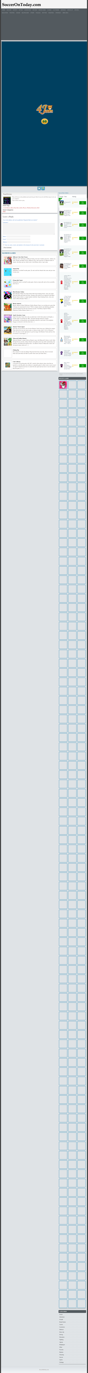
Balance (8, 208)
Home (3, 10)
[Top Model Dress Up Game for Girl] (72, 589)
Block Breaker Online (18, 292)
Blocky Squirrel (17, 303)
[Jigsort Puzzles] (72, 431)
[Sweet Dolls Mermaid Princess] (63, 784)
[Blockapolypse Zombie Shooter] (72, 793)
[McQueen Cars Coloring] (63, 1007)
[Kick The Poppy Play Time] (63, 468)
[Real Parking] (63, 440)
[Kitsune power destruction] (72, 1099)
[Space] (72, 1201)
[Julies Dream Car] (72, 1118)
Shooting (51, 12)
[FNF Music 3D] (72, 709)
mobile (21, 208)
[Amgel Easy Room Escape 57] (81, 1220)
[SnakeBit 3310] (81, 886)
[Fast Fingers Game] (63, 654)
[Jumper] (72, 895)
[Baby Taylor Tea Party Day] (81, 468)
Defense (63, 10)
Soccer (9, 10)
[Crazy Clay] (63, 942)
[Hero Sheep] (63, 1099)
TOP (60, 199)
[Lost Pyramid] (72, 1294)
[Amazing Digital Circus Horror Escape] (72, 1146)
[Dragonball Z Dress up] (72, 450)
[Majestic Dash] (63, 914)
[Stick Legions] (72, 682)
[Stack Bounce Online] (72, 747)
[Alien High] (63, 951)
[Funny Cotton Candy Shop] (81, 450)
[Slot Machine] (81, 654)
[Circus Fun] (72, 1304)
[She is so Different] (81, 1053)
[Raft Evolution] (81, 969)
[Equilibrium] (7, 200)
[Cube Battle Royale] (63, 635)
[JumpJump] (81, 951)
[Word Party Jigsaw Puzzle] (63, 886)
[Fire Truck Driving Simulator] (72, 969)
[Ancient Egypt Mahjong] (63, 1146)
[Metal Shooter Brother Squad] (72, 385)
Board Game (42, 10)
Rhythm (44, 12)
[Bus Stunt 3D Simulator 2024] (81, 617)
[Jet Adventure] (63, 719)
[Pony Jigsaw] (81, 942)
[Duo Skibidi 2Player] (63, 607)
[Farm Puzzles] (72, 635)
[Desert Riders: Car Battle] (81, 607)
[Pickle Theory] (63, 1164)
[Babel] (81, 960)
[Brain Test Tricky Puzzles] (81, 385)
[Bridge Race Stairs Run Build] (63, 1304)
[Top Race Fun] (63, 979)
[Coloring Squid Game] (81, 1285)
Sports (15, 10)
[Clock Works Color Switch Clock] (63, 765)
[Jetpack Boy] (7, 272)
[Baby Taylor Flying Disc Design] (81, 1211)
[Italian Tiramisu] (81, 533)
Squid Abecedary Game (19, 315)
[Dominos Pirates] (72, 812)
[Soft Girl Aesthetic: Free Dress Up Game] (81, 1090)
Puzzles (38, 12)
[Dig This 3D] (72, 570)
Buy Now (83, 202)
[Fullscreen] (39, 188)
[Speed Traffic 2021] (81, 412)
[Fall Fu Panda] (81, 672)
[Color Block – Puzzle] (63, 1071)
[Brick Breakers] (81, 645)
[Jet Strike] (81, 1239)
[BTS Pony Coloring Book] (72, 422)
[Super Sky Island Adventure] (81, 793)
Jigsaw (18, 12)
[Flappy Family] (81, 552)
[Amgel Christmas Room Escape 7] (72, 858)
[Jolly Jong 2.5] (81, 1257)
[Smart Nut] (81, 682)
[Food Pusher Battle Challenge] (63, 403)
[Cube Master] (72, 440)
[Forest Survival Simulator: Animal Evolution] (72, 1090)
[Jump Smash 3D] (81, 487)
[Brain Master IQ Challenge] (72, 403)
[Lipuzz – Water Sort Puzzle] (72, 654)
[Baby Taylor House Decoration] (63, 672)
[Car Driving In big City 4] (72, 867)
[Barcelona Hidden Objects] (72, 849)
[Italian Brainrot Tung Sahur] (81, 839)
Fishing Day (16, 350)
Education (5, 12)
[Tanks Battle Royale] (72, 1007)
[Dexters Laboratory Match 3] (81, 589)
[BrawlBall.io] (72, 552)
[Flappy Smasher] (72, 1239)
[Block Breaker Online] (7, 295)
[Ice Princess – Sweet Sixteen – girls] (63, 1118)
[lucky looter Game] (81, 1109)
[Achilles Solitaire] (72, 487)
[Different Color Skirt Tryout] (7, 260)
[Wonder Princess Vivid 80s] (63, 617)
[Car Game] (81, 477)
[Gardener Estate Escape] (63, 1239)
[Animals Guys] (72, 1062)
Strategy (58, 12)
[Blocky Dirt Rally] (81, 580)
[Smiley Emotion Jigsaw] (72, 1174)
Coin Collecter (16, 362)
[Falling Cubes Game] (63, 895)
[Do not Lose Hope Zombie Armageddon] (81, 1266)
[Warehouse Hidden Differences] (63, 969)
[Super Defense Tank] (63, 923)
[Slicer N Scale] (63, 1127)
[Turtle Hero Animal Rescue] (63, 858)
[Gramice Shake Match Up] (72, 1266)
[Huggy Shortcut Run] (81, 1062)
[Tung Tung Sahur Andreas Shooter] (72, 784)
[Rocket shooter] (81, 802)
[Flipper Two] (63, 839)
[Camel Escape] (63, 1229)
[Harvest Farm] (72, 533)
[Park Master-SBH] (81, 515)
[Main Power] (81, 1081)
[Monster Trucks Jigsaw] (7, 330)
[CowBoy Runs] (63, 709)
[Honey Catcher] (72, 617)
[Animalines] (72, 477)
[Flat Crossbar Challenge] (81, 784)
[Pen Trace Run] (81, 1164)
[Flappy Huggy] (72, 394)
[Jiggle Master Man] (81, 1304)
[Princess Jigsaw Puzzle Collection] (72, 580)
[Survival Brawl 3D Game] (63, 580)
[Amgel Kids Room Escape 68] (81, 626)
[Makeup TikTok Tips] (72, 877)
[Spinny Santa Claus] (72, 496)
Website (5, 242)
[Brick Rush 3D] (81, 431)
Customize (56, 10)
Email (4, 239)
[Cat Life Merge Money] (63, 737)
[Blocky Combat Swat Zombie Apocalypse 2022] (63, 867)
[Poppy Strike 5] (72, 839)
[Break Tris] (81, 904)
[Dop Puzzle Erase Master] (81, 1025)
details (60, 375)
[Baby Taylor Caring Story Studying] (72, 1276)
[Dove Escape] (81, 1229)
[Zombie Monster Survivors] (63, 1136)
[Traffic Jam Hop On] (63, 1192)
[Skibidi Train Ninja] (63, 394)
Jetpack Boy (16, 269)
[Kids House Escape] (81, 858)
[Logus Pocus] (81, 394)
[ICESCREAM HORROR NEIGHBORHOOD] (72, 1053)
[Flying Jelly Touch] (7, 283)
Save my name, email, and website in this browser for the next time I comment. (25, 245)
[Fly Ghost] (72, 1044)
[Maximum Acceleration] (63, 1155)
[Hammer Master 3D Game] (72, 691)
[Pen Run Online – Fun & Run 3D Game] (72, 700)
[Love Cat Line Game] (63, 524)
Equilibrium (7, 194)
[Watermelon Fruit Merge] (63, 505)
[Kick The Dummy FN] (72, 932)
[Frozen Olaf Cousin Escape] (72, 886)
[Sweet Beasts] (81, 895)
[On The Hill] (72, 1164)
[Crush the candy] (81, 979)
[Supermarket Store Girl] (63, 589)
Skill (38, 208)
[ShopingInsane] (81, 1099)
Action (21, 10)
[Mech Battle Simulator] (63, 774)
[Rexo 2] (81, 997)
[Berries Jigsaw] (63, 830)
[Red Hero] (72, 951)
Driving (77, 10)
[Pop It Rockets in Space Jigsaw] (81, 1044)
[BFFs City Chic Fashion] (63, 1211)
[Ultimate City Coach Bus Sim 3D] (81, 765)
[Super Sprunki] (81, 542)
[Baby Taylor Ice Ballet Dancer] (72, 988)
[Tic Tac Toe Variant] (72, 598)
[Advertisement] (44, 27)
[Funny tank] (72, 645)
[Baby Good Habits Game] (63, 700)
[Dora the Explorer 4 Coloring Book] (81, 877)
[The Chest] (72, 1136)
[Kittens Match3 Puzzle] (72, 821)
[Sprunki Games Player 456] (72, 607)
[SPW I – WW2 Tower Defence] (63, 904)
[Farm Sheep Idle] (63, 1201)
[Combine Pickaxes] (63, 728)
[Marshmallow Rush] (63, 1257)
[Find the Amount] (72, 719)
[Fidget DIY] (72, 459)
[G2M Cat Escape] (72, 468)
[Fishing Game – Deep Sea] (81, 1155)
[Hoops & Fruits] (63, 626)
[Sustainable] (81, 663)
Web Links (65, 12)
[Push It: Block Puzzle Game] (81, 821)
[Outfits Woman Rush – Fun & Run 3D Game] (81, 988)
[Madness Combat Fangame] (81, 709)
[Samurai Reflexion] (72, 1229)
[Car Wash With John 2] (81, 1174)
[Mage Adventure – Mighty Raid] (63, 487)
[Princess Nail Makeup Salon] (81, 570)
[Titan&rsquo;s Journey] (81, 1248)
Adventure (27, 10)
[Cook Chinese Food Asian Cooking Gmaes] (63, 533)
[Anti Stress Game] (81, 728)
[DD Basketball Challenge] (81, 1183)
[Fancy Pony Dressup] (81, 1276)
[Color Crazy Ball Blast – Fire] (72, 1155)
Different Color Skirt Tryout (20, 257)
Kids (18, 208)
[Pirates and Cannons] (63, 663)
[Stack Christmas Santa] (81, 700)
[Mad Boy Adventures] (72, 904)
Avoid (4, 208)
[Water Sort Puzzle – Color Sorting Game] (63, 1062)
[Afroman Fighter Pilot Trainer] (81, 737)
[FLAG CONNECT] (63, 1034)
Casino (49, 10)
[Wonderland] (63, 1081)
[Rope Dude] (81, 1034)
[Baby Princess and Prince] (81, 524)
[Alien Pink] (63, 1016)
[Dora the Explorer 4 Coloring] (63, 1183)
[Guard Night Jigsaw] (81, 756)
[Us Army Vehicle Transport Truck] (81, 561)
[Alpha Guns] (63, 598)
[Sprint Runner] (81, 932)
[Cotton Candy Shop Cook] (63, 812)
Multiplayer (25, 12)
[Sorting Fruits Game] (63, 960)
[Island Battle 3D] (63, 682)
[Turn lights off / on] (43, 188)
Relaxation (34, 208)
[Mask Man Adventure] (63, 1248)
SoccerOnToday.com (44, 1369)
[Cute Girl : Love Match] (72, 756)
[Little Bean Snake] (81, 719)
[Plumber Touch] (72, 515)
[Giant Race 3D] (63, 1276)
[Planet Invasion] (63, 542)
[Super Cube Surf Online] (63, 997)
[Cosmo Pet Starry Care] (81, 1201)
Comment (5, 222)
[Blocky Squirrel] (7, 307)
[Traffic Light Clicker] (72, 1183)
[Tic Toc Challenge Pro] (63, 431)
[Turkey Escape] (72, 412)
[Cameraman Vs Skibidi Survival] (72, 663)
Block (12, 208)
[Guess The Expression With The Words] (72, 728)
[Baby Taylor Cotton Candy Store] (63, 988)
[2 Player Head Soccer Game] (63, 496)
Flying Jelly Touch (18, 280)
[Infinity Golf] (81, 914)
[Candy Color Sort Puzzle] (72, 774)
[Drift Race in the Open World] (72, 830)
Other (32, 12)
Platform (29, 208)
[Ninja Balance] (63, 849)
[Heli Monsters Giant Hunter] (72, 960)
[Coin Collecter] (7, 365)
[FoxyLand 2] (63, 1174)
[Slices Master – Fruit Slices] (81, 1294)
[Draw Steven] (81, 1118)
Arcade (35, 10)
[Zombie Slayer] (72, 1257)
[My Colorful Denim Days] (63, 561)
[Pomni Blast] (63, 1266)
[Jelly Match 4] (72, 914)
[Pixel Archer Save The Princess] (63, 477)
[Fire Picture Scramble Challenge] (81, 830)
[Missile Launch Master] (63, 793)
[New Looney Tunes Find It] (63, 1294)
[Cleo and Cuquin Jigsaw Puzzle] (72, 942)
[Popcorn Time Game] (72, 505)
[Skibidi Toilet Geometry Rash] (63, 385)
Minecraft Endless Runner (20, 338)
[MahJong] (72, 1025)
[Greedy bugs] (63, 747)
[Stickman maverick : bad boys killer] (63, 756)
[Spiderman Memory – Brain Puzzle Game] (63, 422)
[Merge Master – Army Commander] (81, 923)
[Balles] (72, 1034)
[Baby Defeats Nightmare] (81, 867)
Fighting (12, 12)
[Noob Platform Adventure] (63, 691)
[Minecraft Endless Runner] (7, 341)
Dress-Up (70, 10)
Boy (15, 208)
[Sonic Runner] (72, 923)
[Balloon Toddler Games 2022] (72, 626)
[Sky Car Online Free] (63, 459)
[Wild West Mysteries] (81, 1192)
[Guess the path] (63, 1220)
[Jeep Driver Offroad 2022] (72, 802)
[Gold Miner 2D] (81, 1007)
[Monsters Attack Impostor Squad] (81, 812)
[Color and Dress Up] (81, 505)
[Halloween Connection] (72, 672)
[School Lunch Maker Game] (81, 747)
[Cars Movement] (81, 496)
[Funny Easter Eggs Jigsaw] (81, 635)
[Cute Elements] (72, 1081)
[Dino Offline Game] (81, 598)
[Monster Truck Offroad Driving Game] (63, 645)
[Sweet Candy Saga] (81, 1136)
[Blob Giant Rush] (63, 450)
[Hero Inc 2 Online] (81, 1146)
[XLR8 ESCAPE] (72, 1109)
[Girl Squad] (63, 515)
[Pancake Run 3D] (63, 412)
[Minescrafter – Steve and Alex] (72, 979)
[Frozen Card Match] (72, 1285)
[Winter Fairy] (63, 570)
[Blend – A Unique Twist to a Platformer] (81, 1016)
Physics (25, 208)
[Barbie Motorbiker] (63, 1053)
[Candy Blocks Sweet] (72, 524)
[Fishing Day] (7, 353)
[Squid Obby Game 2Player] (72, 1248)
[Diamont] (72, 1071)
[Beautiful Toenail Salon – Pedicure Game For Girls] (63, 821)
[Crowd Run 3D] (63, 1025)
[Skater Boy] (63, 1090)
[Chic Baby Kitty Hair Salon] (72, 1211)
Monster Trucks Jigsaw (19, 327)
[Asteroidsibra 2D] (81, 422)
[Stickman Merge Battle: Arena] (81, 440)
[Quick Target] (81, 774)
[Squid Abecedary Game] (7, 318)
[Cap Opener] (72, 561)
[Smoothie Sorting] (72, 1192)
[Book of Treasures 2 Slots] (72, 1127)
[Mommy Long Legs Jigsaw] (81, 403)
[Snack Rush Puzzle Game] (63, 1109)
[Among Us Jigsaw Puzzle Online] (72, 997)
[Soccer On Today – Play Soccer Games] (21, 4)
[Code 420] (72, 542)
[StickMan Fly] (63, 877)
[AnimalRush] (72, 1016)
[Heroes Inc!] (63, 552)
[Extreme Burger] (81, 1127)
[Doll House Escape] (63, 932)
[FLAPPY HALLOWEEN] (72, 765)
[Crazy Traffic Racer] (72, 737)
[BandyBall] (63, 1044)
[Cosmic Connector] (81, 1071)
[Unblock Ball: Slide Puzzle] (81, 691)
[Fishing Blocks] (63, 802)
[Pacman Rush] (81, 849)
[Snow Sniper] (63, 1285)
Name (5, 236)
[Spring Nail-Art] (81, 459)
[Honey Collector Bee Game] (72, 1220)
